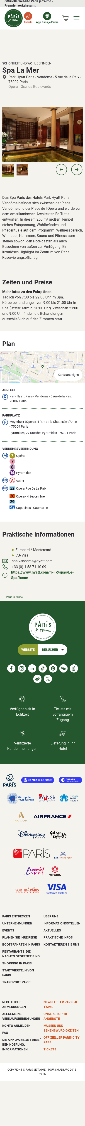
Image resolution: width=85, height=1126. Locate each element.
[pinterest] (53, 668)
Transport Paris (16, 982)
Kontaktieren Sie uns (61, 944)
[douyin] (74, 668)
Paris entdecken (16, 916)
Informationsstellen (62, 923)
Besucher (50, 650)
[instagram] (22, 668)
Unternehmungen (17, 923)
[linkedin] (32, 668)
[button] (61, 169)
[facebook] (11, 668)
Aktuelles (52, 930)
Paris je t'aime (14, 597)
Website (28, 650)
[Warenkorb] (65, 18)
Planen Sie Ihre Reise (19, 937)
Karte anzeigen (68, 375)
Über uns (51, 916)
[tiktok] (43, 668)
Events (8, 930)
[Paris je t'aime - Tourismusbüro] (14, 18)
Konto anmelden (16, 1025)
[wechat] (63, 668)
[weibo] (37, 679)
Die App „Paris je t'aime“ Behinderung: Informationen (21, 1044)
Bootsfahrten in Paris (21, 944)
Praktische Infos (58, 937)
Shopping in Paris (17, 963)
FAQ (5, 1033)
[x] (48, 679)
